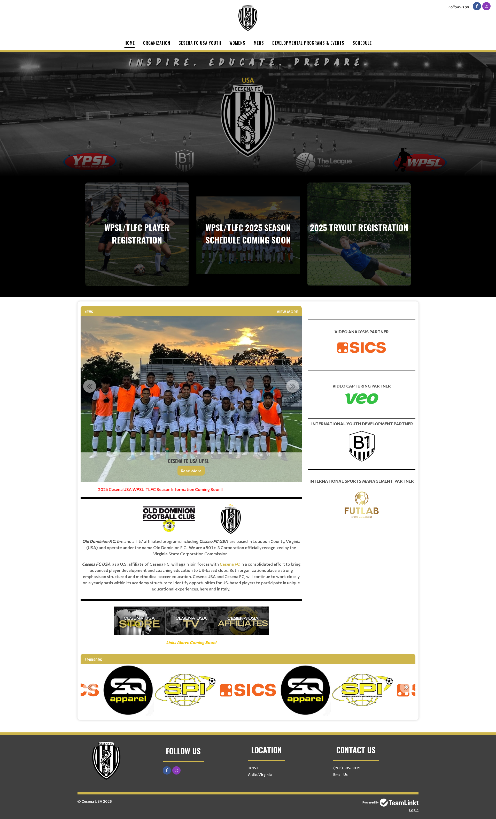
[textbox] (191, 566)
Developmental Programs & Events (308, 43)
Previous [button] (89, 386)
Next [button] (292, 386)
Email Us (340, 774)
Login (414, 810)
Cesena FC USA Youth (200, 43)
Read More (191, 470)
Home (130, 43)
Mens (259, 43)
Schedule (362, 43)
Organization (156, 43)
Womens (237, 43)
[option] (191, 399)
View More (287, 311)
